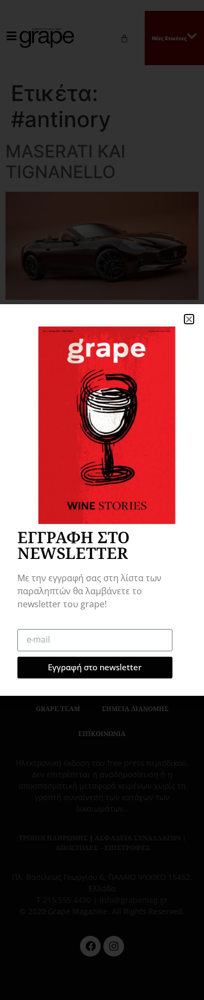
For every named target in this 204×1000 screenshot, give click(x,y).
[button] (189, 319)
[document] (102, 500)
